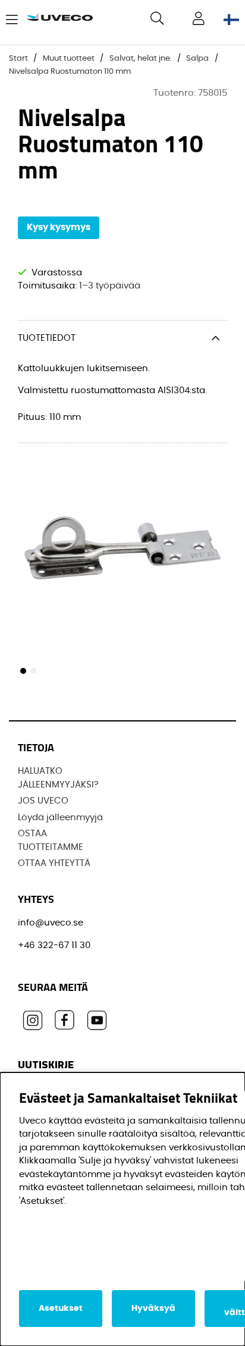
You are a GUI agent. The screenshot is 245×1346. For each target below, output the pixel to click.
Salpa (197, 58)
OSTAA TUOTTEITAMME (50, 840)
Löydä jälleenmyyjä (60, 817)
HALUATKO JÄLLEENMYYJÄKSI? (58, 778)
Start (18, 58)
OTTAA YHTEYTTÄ (54, 863)
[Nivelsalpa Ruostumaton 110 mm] (23, 671)
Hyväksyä (153, 1308)
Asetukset (61, 1308)
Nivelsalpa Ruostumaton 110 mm (70, 72)
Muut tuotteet (69, 58)
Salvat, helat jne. (140, 58)
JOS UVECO (43, 800)
